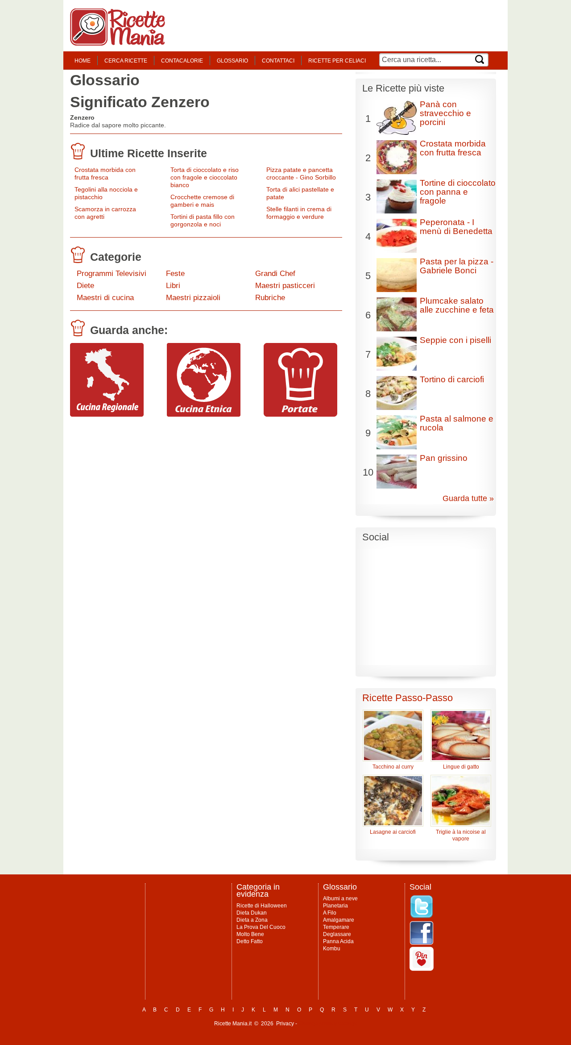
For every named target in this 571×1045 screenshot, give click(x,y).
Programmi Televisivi (111, 273)
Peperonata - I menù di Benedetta (456, 226)
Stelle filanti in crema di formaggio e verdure (298, 212)
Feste (175, 273)
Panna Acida (338, 941)
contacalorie (182, 61)
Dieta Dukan (251, 913)
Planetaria (335, 906)
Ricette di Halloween (261, 906)
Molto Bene (250, 934)
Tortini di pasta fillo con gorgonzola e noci (202, 220)
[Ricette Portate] (300, 414)
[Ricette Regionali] (107, 414)
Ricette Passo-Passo (407, 697)
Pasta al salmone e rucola (456, 423)
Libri (173, 285)
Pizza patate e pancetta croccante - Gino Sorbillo (301, 173)
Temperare (336, 927)
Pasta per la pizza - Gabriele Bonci (456, 266)
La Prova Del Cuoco (261, 927)
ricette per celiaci (337, 61)
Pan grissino (444, 458)
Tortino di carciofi (452, 379)
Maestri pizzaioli (193, 297)
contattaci (278, 61)
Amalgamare (338, 920)
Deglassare (337, 934)
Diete (85, 285)
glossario (232, 61)
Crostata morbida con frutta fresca (105, 173)
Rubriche (270, 297)
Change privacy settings (327, 1023)
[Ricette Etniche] (203, 414)
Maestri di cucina (105, 297)
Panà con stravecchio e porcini (445, 113)
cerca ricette (125, 61)
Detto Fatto (249, 941)
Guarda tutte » (468, 498)
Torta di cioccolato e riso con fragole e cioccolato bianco (204, 177)
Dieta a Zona (252, 920)
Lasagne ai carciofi (393, 832)
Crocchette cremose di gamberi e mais (202, 200)
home (82, 61)
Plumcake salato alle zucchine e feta (457, 305)
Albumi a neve (340, 898)
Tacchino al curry (393, 767)
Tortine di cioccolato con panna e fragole (458, 191)
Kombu (331, 948)
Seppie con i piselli (455, 340)
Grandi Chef (275, 273)
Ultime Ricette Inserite (148, 153)
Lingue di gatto (461, 767)
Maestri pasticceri (285, 285)
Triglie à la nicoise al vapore (461, 835)
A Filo (329, 913)
